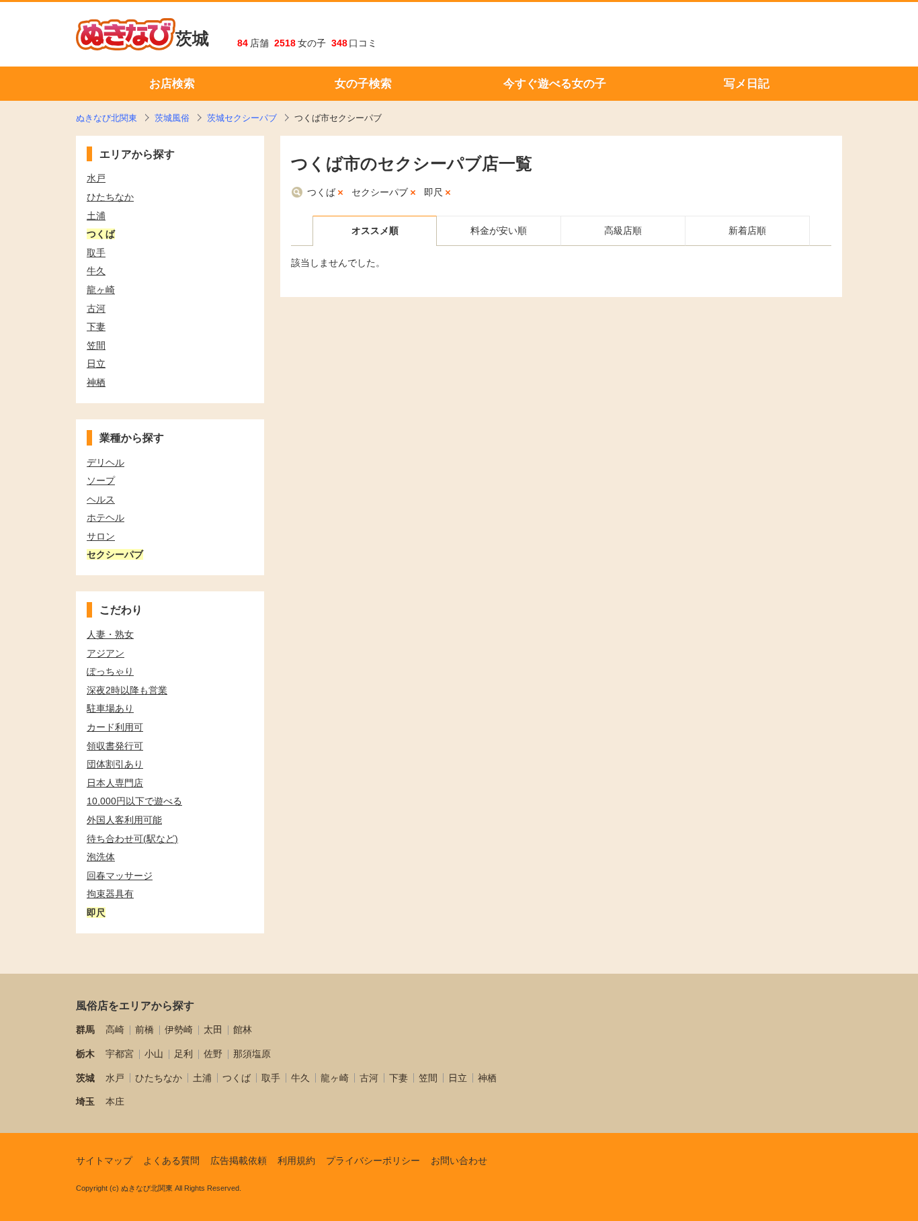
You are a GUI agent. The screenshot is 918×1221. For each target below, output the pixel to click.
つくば (321, 192)
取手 (270, 1077)
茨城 (192, 38)
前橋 (144, 1029)
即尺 (433, 192)
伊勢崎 (179, 1029)
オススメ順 (375, 230)
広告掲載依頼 (238, 1160)
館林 (242, 1029)
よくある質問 (171, 1160)
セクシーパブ (379, 192)
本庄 (115, 1101)
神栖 (487, 1077)
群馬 (85, 1029)
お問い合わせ (459, 1160)
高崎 (115, 1029)
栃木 (85, 1053)
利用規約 (296, 1160)
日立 (457, 1077)
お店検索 (172, 83)
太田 (213, 1029)
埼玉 (85, 1101)
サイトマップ (104, 1160)
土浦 (202, 1077)
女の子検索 (363, 83)
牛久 (300, 1077)
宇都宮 (120, 1053)
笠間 (428, 1077)
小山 (153, 1053)
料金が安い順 (498, 230)
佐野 (213, 1053)
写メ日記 (746, 83)
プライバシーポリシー (373, 1160)
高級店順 (623, 230)
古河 (369, 1077)
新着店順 (747, 230)
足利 (183, 1053)
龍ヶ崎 (335, 1077)
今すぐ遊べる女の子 (554, 83)
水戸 (115, 1077)
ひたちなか (158, 1077)
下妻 (398, 1077)
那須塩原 (252, 1053)
